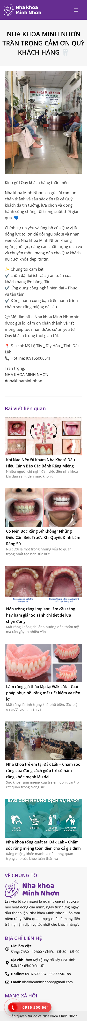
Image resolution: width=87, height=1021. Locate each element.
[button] (76, 9)
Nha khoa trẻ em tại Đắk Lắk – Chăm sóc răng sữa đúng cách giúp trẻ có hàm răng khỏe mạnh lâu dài (43, 770)
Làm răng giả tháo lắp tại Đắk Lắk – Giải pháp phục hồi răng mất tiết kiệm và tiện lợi (43, 693)
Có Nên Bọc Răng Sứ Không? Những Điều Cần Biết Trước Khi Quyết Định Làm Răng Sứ (43, 537)
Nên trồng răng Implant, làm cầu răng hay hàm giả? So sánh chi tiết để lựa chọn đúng (40, 615)
